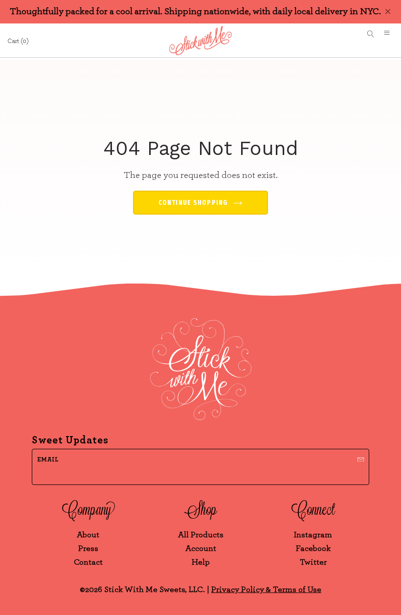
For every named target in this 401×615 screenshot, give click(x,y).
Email (47, 460)
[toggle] (390, 34)
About (88, 534)
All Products (200, 534)
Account (200, 548)
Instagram (313, 534)
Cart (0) (18, 41)
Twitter (313, 562)
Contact (88, 562)
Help (201, 562)
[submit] (360, 458)
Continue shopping (193, 202)
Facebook (313, 548)
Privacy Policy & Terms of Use (266, 589)
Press (88, 548)
